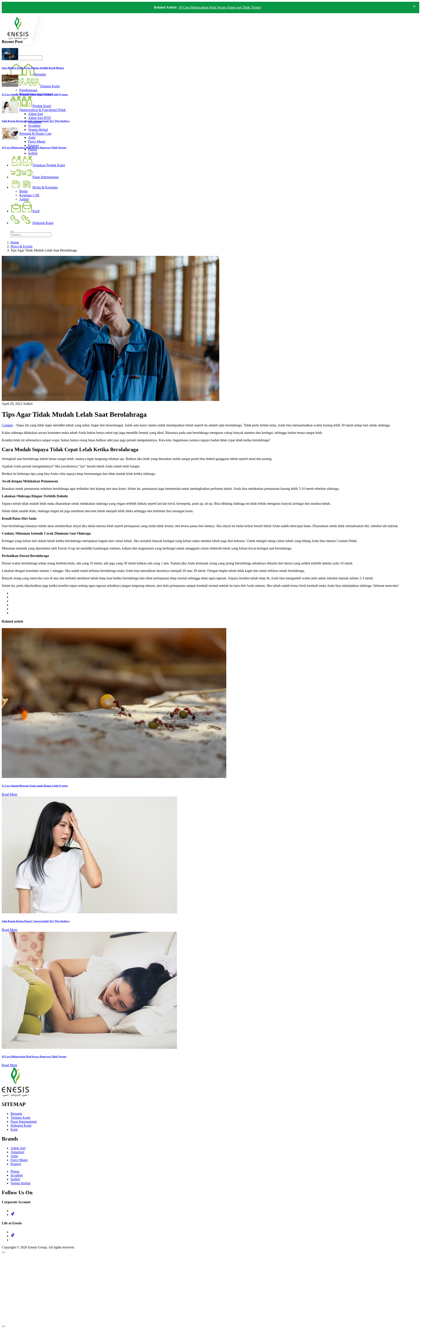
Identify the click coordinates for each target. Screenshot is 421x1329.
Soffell (15, 1179)
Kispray (16, 1164)
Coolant (7, 425)
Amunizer (17, 1152)
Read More (9, 794)
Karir (14, 1129)
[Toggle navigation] (12, 231)
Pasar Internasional (24, 1121)
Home (15, 242)
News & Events (21, 246)
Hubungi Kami (21, 1125)
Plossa (15, 1171)
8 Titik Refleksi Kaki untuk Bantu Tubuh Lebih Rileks (216, 7)
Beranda (16, 1113)
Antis (14, 1156)
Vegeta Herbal (20, 1183)
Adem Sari (18, 1148)
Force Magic (19, 1160)
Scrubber (17, 1175)
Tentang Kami (20, 1117)
